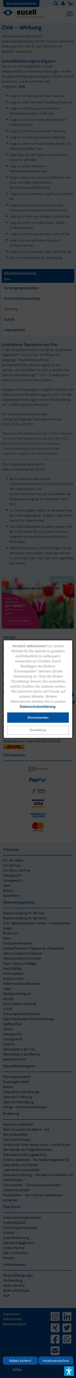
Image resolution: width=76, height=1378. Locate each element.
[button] (38, 730)
